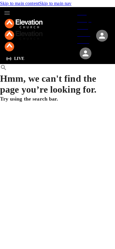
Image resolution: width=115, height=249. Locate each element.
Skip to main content (19, 3)
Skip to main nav (55, 3)
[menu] (7, 13)
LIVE (19, 58)
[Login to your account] (85, 53)
